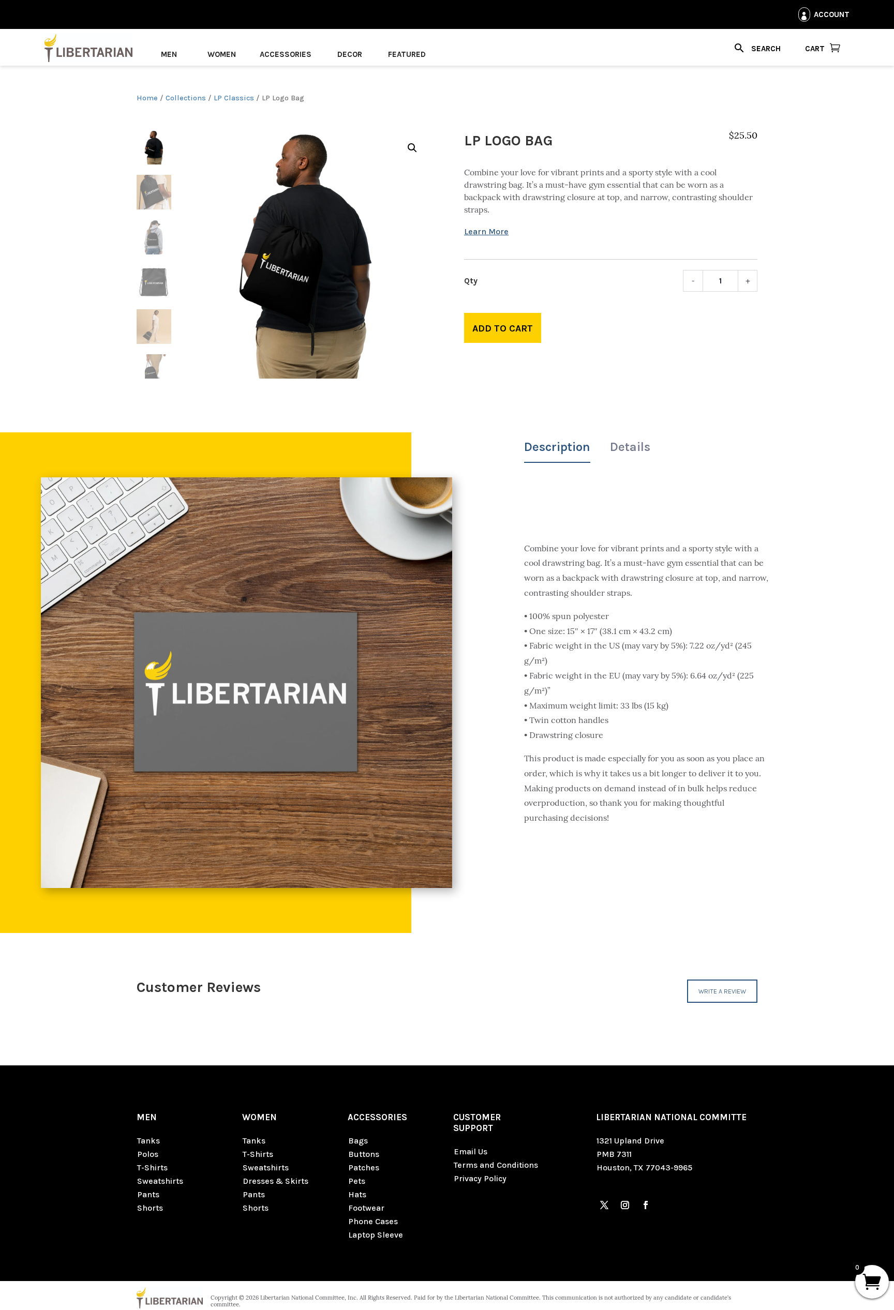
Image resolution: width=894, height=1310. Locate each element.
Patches (363, 1167)
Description (557, 447)
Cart (815, 48)
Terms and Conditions (496, 1165)
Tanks (148, 1141)
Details (630, 447)
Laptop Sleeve (375, 1235)
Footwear (366, 1208)
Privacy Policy (480, 1178)
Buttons (363, 1154)
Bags (358, 1141)
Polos (147, 1154)
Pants (148, 1194)
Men (169, 54)
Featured (407, 54)
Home (147, 98)
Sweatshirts (160, 1181)
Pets (356, 1181)
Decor (349, 54)
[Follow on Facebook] (645, 1205)
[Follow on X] (604, 1205)
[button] (412, 148)
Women (221, 54)
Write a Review (722, 991)
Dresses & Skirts (275, 1181)
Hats (357, 1194)
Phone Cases (373, 1221)
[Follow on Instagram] (625, 1205)
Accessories (285, 54)
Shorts (150, 1208)
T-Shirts (152, 1167)
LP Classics (234, 98)
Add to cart (502, 328)
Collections (186, 98)
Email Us (470, 1151)
